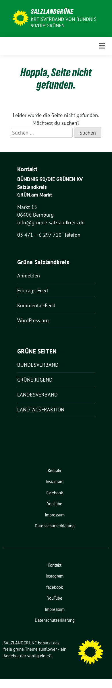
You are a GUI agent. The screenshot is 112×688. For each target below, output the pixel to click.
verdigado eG (39, 655)
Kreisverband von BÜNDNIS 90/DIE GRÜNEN (63, 22)
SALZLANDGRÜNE (52, 11)
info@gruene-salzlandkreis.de (50, 222)
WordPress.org (33, 320)
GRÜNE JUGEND (35, 379)
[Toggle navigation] (102, 46)
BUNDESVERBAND (38, 365)
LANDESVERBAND (37, 394)
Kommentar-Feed (36, 305)
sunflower (48, 649)
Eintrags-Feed (32, 290)
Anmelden (28, 275)
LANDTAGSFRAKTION (40, 409)
